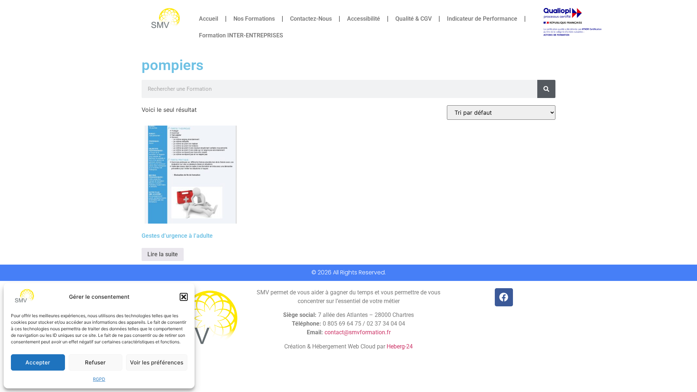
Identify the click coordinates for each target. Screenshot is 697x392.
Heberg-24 (400, 346)
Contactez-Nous (311, 18)
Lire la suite (162, 254)
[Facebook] (504, 297)
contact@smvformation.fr (358, 332)
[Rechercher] (546, 89)
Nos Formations (254, 18)
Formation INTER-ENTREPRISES (241, 35)
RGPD (99, 379)
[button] (183, 297)
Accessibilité (363, 18)
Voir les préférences (156, 362)
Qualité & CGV (413, 18)
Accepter (37, 362)
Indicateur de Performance (482, 18)
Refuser (95, 362)
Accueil (208, 18)
